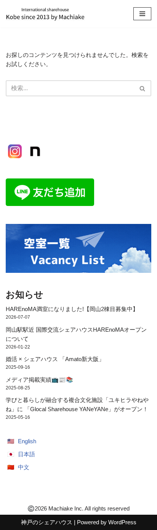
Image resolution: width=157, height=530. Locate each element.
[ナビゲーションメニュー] (142, 13)
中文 (23, 467)
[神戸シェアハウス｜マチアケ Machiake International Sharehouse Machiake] (45, 13)
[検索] (142, 88)
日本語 (26, 454)
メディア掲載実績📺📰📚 (39, 379)
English (27, 441)
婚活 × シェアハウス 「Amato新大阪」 (55, 359)
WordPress (122, 522)
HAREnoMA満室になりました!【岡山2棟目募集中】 (72, 309)
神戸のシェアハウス (46, 522)
